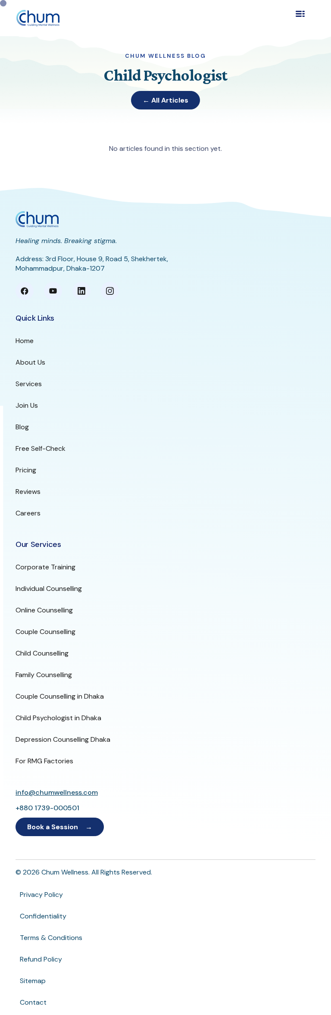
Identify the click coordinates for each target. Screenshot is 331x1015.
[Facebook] (25, 291)
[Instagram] (110, 291)
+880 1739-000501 (47, 807)
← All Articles (165, 100)
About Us (30, 362)
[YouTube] (53, 291)
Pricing (26, 470)
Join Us (27, 405)
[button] (305, 18)
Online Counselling (44, 610)
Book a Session (52, 826)
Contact (33, 1002)
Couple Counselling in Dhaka (60, 696)
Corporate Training (45, 567)
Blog (22, 426)
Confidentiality (43, 916)
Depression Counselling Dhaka (63, 739)
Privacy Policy (41, 894)
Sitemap (33, 980)
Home (25, 340)
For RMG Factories (44, 760)
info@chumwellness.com (57, 792)
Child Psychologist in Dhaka (58, 717)
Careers (28, 513)
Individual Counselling (49, 588)
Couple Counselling (45, 631)
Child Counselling (42, 653)
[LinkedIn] (81, 291)
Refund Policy (41, 959)
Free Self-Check (41, 448)
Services (29, 383)
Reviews (28, 491)
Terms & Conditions (51, 937)
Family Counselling (44, 674)
